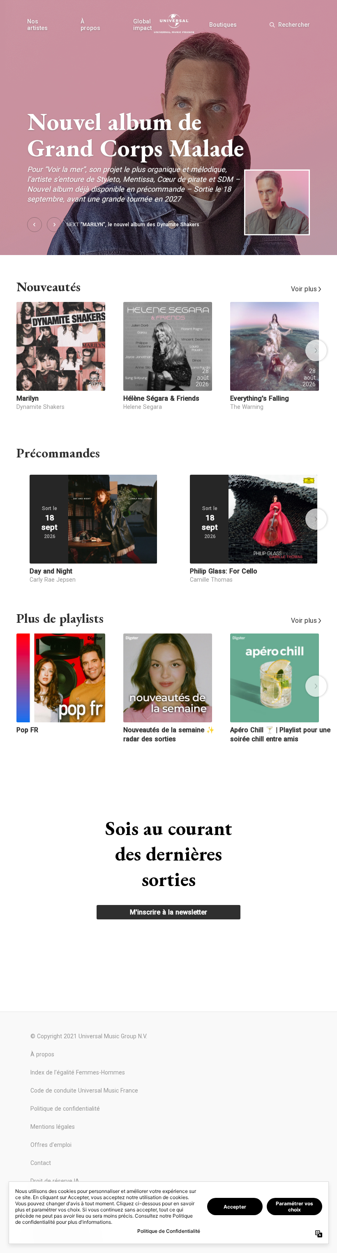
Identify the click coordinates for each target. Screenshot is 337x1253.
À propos (90, 24)
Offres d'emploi (51, 1145)
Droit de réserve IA (54, 1181)
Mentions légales (52, 1126)
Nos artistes (37, 24)
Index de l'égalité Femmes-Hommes (77, 1072)
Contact (40, 1163)
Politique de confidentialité (65, 1108)
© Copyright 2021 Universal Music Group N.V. (88, 1036)
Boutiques (223, 24)
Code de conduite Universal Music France (84, 1090)
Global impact (142, 24)
